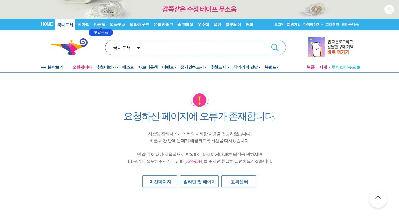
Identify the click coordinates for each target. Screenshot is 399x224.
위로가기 (378, 200)
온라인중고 (163, 24)
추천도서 (218, 67)
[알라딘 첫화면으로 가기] (72, 46)
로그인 (279, 24)
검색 (275, 47)
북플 (311, 67)
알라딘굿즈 (139, 24)
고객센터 (332, 24)
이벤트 (168, 67)
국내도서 (65, 24)
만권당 (100, 24)
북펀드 (270, 67)
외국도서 (117, 24)
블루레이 (233, 24)
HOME (47, 24)
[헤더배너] (334, 47)
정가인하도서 (192, 67)
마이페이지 (311, 24)
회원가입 (294, 24)
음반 (217, 24)
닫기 (389, 9)
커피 (249, 24)
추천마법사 (106, 67)
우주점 (203, 24)
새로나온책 (148, 67)
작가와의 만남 (245, 67)
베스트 (128, 67)
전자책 (83, 24)
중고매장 (185, 24)
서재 (323, 67)
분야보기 (55, 67)
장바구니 (350, 24)
